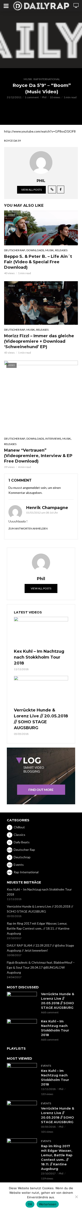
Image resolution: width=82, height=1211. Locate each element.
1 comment (32, 97)
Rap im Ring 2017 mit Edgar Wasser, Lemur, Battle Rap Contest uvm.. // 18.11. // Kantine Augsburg (38, 928)
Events (46, 1065)
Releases (61, 250)
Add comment (50, 1012)
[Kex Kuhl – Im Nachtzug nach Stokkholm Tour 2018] (41, 632)
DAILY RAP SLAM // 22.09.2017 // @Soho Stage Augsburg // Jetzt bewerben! (40, 947)
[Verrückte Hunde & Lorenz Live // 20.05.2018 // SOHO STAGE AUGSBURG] (41, 691)
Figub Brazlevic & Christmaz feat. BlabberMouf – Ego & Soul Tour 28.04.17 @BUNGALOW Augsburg (41, 967)
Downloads (35, 250)
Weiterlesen (47, 1204)
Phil (44, 97)
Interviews (53, 438)
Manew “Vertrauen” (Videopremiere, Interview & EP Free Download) (38, 456)
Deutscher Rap (14, 250)
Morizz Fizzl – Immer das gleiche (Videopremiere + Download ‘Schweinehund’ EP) (39, 341)
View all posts (31, 189)
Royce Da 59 (12, 140)
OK (30, 1204)
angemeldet (31, 488)
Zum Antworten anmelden (28, 528)
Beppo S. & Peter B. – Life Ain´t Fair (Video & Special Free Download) (38, 262)
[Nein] (76, 1196)
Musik (28, 79)
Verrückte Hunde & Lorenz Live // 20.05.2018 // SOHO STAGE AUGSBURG (41, 719)
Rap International (46, 79)
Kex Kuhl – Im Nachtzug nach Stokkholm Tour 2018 (39, 657)
